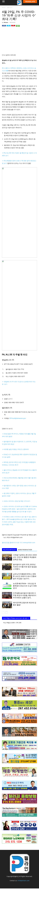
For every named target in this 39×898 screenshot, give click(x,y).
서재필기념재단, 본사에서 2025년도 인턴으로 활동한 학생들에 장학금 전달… (25, 557)
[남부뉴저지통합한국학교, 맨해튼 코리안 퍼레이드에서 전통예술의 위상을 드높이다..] (7, 576)
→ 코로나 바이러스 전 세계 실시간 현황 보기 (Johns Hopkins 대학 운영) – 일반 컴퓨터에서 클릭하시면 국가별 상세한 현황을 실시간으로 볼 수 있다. (19, 508)
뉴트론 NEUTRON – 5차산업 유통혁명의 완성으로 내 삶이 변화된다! (25, 586)
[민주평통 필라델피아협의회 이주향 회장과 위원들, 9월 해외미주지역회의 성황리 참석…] (7, 595)
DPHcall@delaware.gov (17, 418)
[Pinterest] (13, 27)
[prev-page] (3, 612)
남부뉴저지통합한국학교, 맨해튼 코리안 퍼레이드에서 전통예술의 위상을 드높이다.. (24, 576)
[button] (3, 2)
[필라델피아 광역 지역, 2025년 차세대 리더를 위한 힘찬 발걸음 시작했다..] (7, 566)
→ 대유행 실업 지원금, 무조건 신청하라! (15, 449)
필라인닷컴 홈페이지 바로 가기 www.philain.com (18, 542)
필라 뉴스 (9, 7)
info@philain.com (23, 880)
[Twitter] (9, 27)
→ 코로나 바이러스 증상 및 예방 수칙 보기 (16, 501)
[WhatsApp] (18, 27)
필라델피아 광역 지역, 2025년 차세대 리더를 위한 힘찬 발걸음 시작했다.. (25, 566)
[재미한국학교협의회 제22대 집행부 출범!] (7, 605)
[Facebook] (4, 27)
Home (3, 7)
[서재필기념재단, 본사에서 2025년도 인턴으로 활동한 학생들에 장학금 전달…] (7, 557)
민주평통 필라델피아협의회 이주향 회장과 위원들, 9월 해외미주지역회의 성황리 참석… (24, 595)
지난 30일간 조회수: (9, 623)
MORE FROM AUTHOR (25, 550)
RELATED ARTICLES (9, 550)
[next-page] (6, 612)
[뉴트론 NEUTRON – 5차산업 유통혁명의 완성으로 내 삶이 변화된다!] (7, 585)
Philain (6, 22)
